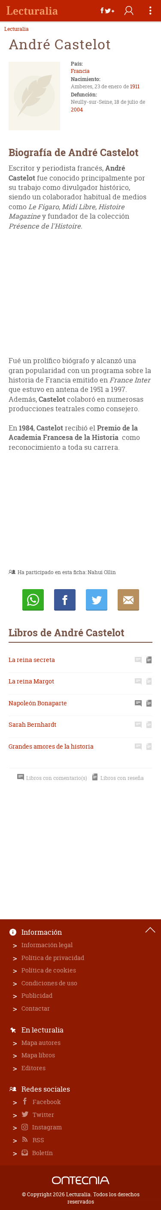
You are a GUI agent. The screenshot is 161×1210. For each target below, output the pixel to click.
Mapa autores (41, 1042)
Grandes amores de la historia (51, 746)
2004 (77, 109)
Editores (33, 1068)
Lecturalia (16, 29)
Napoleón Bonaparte (38, 703)
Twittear (96, 600)
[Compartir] (107, 10)
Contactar (35, 1008)
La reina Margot (31, 681)
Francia (80, 71)
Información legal (47, 945)
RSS (37, 1140)
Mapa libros (38, 1055)
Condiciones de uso (49, 983)
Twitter (42, 1115)
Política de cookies (48, 970)
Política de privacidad (52, 958)
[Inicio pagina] (150, 930)
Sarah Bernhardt (32, 724)
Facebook (46, 1102)
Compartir (65, 600)
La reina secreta (32, 660)
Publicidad (36, 995)
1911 (135, 86)
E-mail (128, 600)
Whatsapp (33, 600)
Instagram (46, 1127)
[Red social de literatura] (32, 10)
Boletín (42, 1153)
